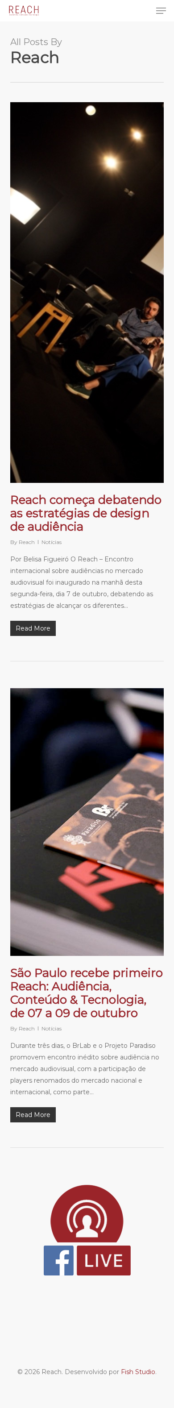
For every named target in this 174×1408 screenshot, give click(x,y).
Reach (27, 542)
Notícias (51, 542)
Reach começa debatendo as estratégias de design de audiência (86, 513)
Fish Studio (138, 1372)
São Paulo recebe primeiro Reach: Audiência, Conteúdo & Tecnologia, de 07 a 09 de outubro (86, 993)
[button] (161, 10)
